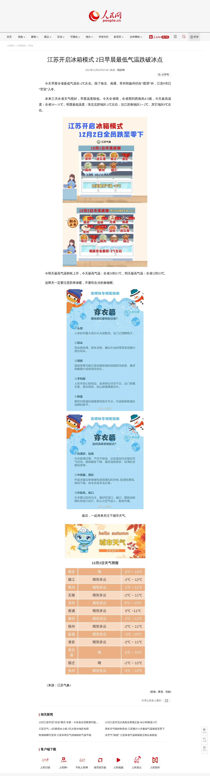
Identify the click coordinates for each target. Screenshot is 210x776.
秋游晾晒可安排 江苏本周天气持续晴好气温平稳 (65, 735)
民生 (31, 46)
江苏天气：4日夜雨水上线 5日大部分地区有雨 (64, 728)
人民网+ (63, 767)
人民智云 (137, 767)
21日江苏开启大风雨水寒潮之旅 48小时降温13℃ (131, 722)
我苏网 (121, 70)
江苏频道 (21, 46)
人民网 (10, 46)
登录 (196, 36)
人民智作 (155, 767)
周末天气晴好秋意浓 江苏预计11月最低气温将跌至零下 (135, 728)
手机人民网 (82, 767)
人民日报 (45, 767)
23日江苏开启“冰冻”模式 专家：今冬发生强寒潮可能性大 (70, 722)
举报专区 (104, 36)
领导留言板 (100, 767)
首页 (9, 36)
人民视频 (118, 767)
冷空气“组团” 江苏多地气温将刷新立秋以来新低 (131, 735)
